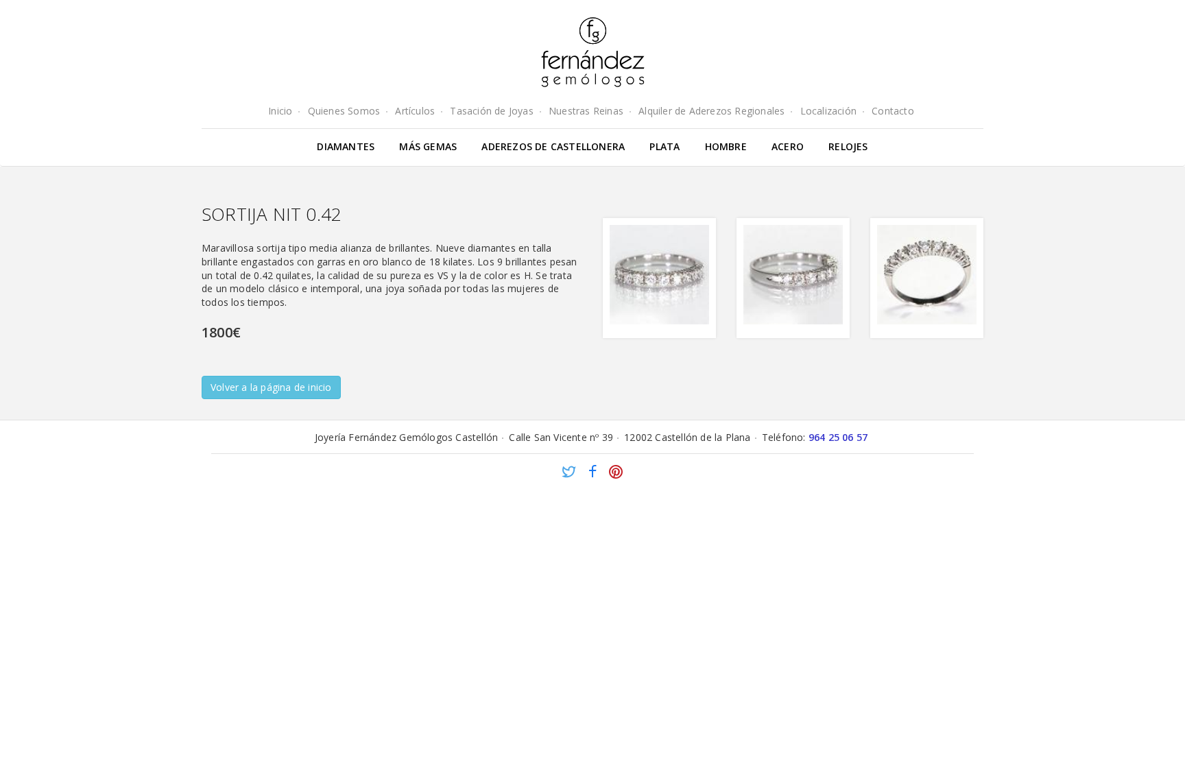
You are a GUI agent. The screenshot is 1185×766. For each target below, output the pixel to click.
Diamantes (345, 146)
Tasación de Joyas (491, 110)
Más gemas (428, 146)
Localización (828, 110)
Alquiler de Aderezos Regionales (711, 110)
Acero (787, 146)
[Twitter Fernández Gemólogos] (569, 473)
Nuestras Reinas (586, 110)
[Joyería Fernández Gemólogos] (593, 52)
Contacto (893, 110)
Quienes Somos (344, 110)
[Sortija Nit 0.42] (659, 278)
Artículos (415, 110)
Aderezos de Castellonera (553, 146)
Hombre (726, 146)
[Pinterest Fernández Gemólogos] (616, 473)
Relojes (847, 146)
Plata (664, 146)
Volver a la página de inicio (271, 387)
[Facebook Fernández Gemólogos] (592, 473)
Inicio (280, 110)
